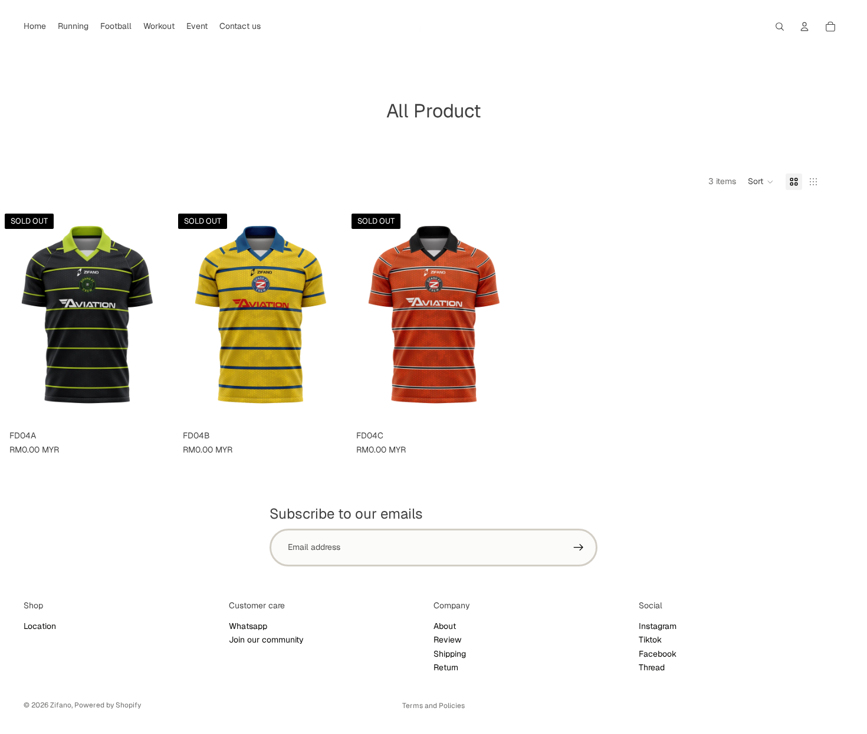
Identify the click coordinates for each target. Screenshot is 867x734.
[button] (761, 182)
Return (446, 667)
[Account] (804, 27)
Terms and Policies (433, 705)
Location (40, 626)
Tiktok (650, 639)
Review (447, 639)
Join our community (266, 639)
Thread (652, 667)
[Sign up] (578, 547)
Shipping (450, 653)
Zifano (60, 705)
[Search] (780, 27)
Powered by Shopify (107, 705)
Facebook (657, 653)
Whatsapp (248, 626)
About (445, 626)
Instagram (657, 626)
